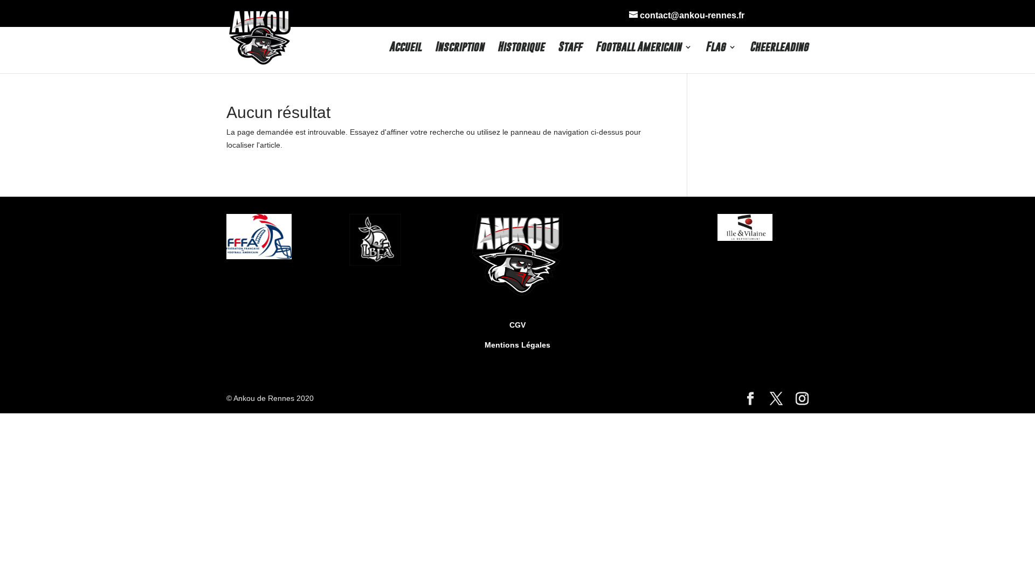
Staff (570, 48)
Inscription (459, 48)
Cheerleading (779, 48)
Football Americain (638, 48)
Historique (521, 48)
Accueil (405, 48)
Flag (716, 48)
